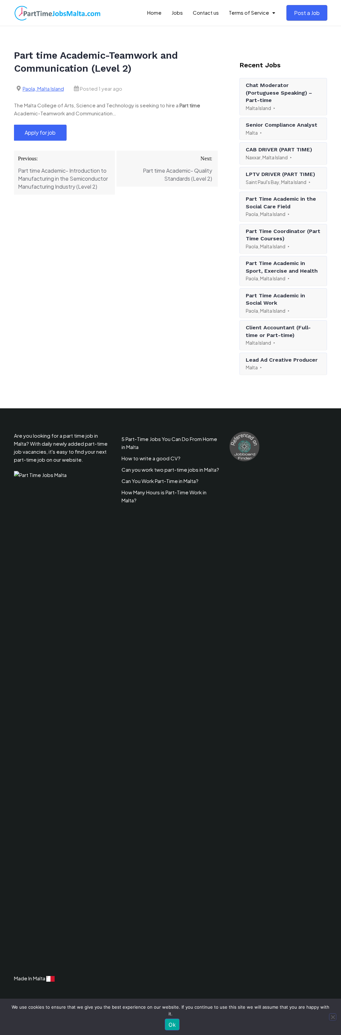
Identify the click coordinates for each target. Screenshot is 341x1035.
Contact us (206, 12)
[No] (332, 1017)
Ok (172, 1024)
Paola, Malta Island (43, 88)
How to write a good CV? (151, 458)
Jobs (177, 12)
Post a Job (307, 12)
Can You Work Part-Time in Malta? (160, 481)
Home (154, 12)
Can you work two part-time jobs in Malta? (170, 469)
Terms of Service (249, 12)
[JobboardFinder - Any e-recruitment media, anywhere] (244, 446)
